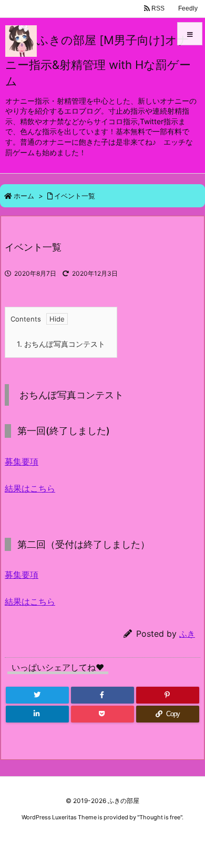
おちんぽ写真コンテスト (61, 343)
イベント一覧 (74, 196)
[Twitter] (37, 695)
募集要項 (21, 461)
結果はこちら (30, 488)
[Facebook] (102, 695)
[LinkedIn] (37, 714)
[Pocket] (102, 714)
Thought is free (159, 817)
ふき (187, 634)
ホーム (24, 196)
